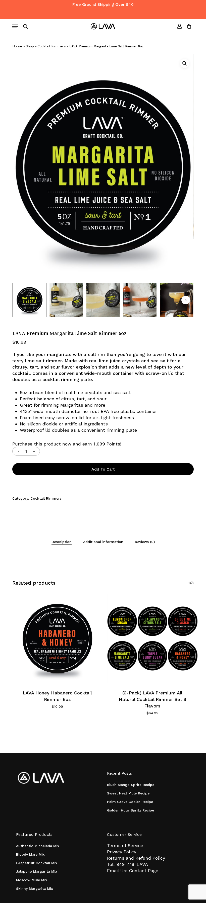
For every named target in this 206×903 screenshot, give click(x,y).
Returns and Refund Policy (136, 858)
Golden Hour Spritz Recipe (130, 810)
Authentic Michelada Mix (37, 846)
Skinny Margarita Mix (34, 888)
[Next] (185, 300)
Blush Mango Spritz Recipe (130, 785)
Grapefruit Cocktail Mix (36, 863)
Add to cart (103, 469)
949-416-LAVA (132, 864)
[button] (15, 26)
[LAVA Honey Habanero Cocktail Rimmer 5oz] (57, 638)
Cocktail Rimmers (51, 46)
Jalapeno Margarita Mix (36, 871)
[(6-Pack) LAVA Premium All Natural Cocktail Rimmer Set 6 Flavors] (152, 638)
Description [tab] (62, 542)
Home (17, 46)
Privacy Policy (121, 851)
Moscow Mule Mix (31, 880)
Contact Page (143, 870)
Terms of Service (125, 845)
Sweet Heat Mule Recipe (128, 793)
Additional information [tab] (103, 542)
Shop (30, 46)
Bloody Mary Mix (30, 854)
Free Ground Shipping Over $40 (103, 4)
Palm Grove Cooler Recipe (130, 802)
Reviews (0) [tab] (145, 542)
